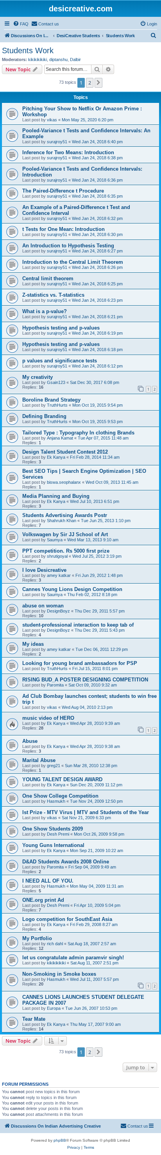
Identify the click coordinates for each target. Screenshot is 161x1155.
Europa (54, 1008)
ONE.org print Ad (43, 900)
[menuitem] (21, 24)
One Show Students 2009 (52, 829)
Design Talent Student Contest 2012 (65, 452)
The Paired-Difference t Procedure (63, 191)
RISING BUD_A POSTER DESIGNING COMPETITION (85, 680)
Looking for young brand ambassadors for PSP (79, 663)
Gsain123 (56, 382)
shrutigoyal (57, 556)
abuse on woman (43, 606)
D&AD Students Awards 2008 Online (65, 862)
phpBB (60, 1140)
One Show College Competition (60, 796)
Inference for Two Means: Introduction (68, 152)
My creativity (37, 377)
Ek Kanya (56, 457)
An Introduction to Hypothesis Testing (68, 246)
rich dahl (55, 943)
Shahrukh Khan (61, 520)
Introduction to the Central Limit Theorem (72, 262)
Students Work (28, 50)
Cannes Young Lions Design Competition (72, 589)
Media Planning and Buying (55, 496)
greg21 (53, 765)
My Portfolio (37, 938)
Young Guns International (53, 845)
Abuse (30, 741)
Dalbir (75, 59)
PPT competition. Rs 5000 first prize (65, 551)
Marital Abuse (38, 760)
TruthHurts (57, 405)
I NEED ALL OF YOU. (47, 881)
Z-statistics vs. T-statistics (53, 295)
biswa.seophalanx (64, 482)
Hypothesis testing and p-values (61, 328)
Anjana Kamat (60, 438)
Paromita (55, 685)
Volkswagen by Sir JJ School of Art (65, 534)
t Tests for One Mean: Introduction (63, 229)
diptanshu (58, 59)
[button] (98, 82)
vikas (52, 119)
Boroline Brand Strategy (51, 400)
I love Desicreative (44, 570)
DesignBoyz (58, 611)
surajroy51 (57, 141)
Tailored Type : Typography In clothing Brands (78, 433)
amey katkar (59, 575)
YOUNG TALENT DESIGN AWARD (62, 779)
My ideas (33, 644)
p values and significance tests (59, 361)
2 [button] (89, 82)
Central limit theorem (47, 278)
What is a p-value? (44, 311)
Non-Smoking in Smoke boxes (59, 974)
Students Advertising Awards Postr (64, 515)
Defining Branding (44, 416)
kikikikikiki (37, 59)
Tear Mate (33, 1019)
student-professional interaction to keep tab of (78, 625)
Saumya (55, 539)
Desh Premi (58, 834)
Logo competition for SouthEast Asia (67, 919)
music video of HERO (48, 718)
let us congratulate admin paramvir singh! (73, 957)
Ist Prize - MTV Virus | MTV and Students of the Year (85, 812)
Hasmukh (56, 801)
